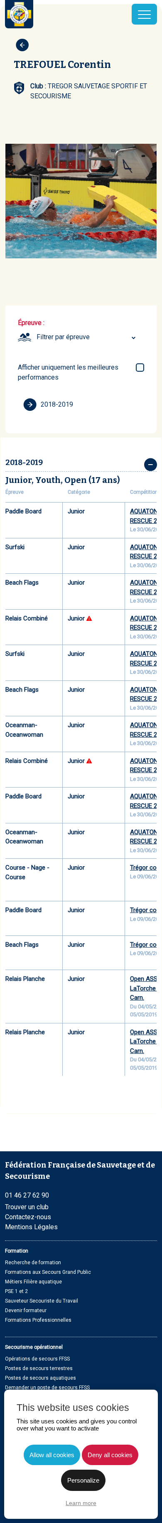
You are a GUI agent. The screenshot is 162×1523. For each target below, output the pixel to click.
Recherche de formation (33, 1262)
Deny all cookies (110, 1454)
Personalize (83, 1480)
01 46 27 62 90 (27, 1195)
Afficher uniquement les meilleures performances (68, 372)
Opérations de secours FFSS (37, 1359)
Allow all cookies (51, 1454)
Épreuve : (31, 323)
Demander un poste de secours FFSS (47, 1387)
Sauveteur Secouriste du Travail (41, 1301)
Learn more (81, 1503)
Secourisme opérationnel (34, 1347)
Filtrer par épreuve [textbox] (63, 337)
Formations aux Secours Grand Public (48, 1272)
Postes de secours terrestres (39, 1368)
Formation (16, 1251)
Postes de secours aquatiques (40, 1378)
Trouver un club (27, 1207)
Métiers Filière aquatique (33, 1282)
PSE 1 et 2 (16, 1291)
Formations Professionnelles (38, 1320)
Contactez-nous (28, 1217)
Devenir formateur (26, 1310)
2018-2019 (57, 404)
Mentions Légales (31, 1227)
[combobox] (87, 337)
